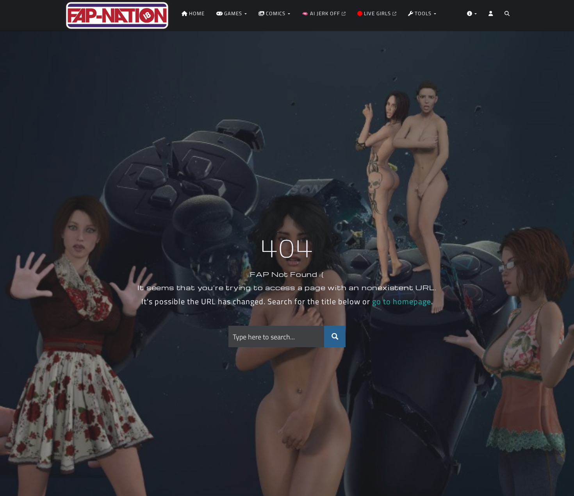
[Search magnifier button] (335, 336)
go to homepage (401, 301)
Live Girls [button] (377, 13)
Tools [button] (423, 13)
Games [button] (233, 13)
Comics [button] (275, 13)
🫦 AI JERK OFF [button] (322, 13)
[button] (507, 15)
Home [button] (196, 13)
